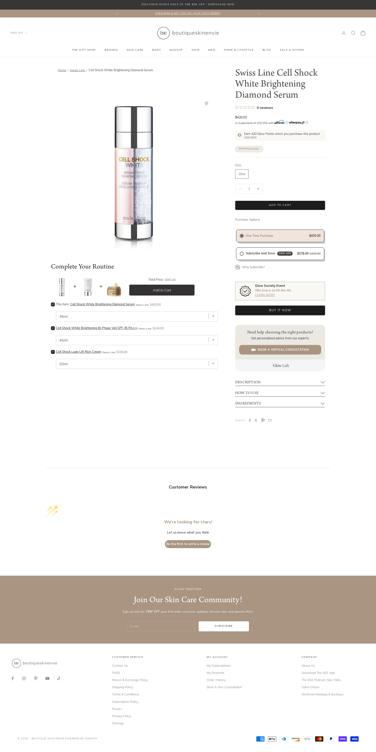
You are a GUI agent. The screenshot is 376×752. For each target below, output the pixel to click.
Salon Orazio (310, 687)
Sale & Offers (292, 50)
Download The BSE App (318, 673)
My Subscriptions (218, 666)
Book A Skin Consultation (224, 687)
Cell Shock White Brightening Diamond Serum (121, 70)
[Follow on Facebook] (12, 678)
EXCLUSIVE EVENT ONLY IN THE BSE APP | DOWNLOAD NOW (188, 4)
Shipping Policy (122, 687)
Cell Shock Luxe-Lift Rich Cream (78, 352)
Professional (249, 149)
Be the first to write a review (188, 544)
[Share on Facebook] (250, 420)
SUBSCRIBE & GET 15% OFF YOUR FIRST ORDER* (188, 13)
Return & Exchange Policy (130, 680)
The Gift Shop (84, 50)
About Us (308, 666)
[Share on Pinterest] (262, 420)
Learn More (250, 137)
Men (211, 50)
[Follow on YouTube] (47, 678)
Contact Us (120, 666)
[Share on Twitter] (256, 420)
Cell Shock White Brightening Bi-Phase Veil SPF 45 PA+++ (97, 328)
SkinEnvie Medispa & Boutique (323, 694)
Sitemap (118, 723)
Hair (196, 50)
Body (156, 50)
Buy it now (280, 310)
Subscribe (224, 626)
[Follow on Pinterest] (35, 678)
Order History (216, 680)
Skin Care (135, 50)
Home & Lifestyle (239, 50)
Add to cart (280, 205)
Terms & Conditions (125, 694)
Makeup (176, 50)
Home (62, 70)
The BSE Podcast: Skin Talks (321, 680)
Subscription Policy (125, 702)
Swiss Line (78, 70)
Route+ (117, 709)
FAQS (116, 673)
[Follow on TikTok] (59, 678)
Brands (111, 50)
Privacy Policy (121, 716)
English (16, 33)
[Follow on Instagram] (24, 678)
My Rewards (215, 673)
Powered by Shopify (81, 739)
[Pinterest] (207, 103)
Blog (266, 50)
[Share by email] (270, 420)
